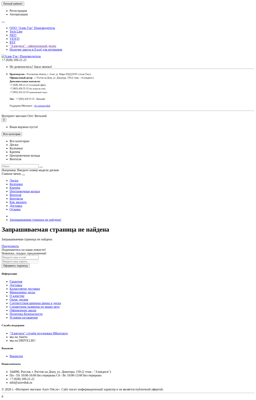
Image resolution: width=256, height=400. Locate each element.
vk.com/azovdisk (42, 105)
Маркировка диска (22, 292)
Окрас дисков (19, 299)
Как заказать (18, 202)
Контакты (16, 198)
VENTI (14, 38)
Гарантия (16, 281)
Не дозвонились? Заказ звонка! (31, 66)
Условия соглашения (24, 317)
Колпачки (16, 184)
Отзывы (15, 209)
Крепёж (15, 187)
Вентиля (15, 195)
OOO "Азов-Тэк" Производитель (32, 28)
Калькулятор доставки (25, 288)
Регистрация (18, 10)
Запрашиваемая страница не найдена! (35, 219)
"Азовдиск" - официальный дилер (33, 46)
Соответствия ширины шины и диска (35, 303)
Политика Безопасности (26, 314)
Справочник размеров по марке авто (35, 306)
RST (13, 42)
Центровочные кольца (25, 191)
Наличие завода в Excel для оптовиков (36, 49)
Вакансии (16, 356)
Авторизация (19, 14)
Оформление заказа (23, 310)
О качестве (17, 296)
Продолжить (10, 246)
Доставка (16, 205)
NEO (13, 35)
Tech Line (16, 31)
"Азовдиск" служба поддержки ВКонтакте (39, 333)
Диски (14, 180)
